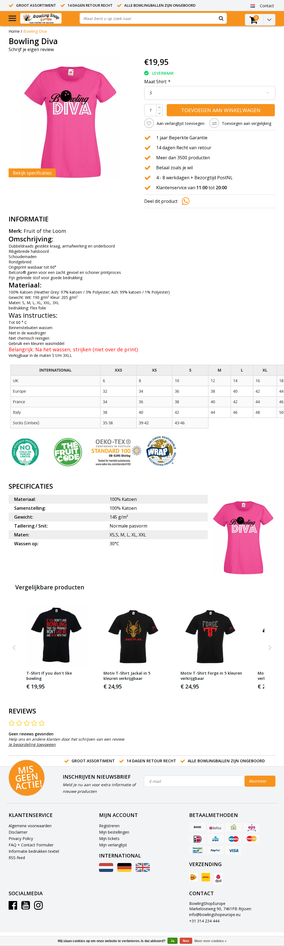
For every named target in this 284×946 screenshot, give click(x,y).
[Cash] (233, 828)
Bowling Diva (35, 31)
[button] (14, 648)
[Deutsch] (124, 870)
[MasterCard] (251, 839)
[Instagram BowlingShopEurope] (38, 907)
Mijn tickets (109, 838)
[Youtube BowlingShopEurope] (25, 907)
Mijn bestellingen (114, 832)
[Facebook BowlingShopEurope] (13, 907)
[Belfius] (215, 828)
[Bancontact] (197, 850)
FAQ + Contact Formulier (31, 844)
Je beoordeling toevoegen (32, 744)
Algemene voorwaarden (30, 825)
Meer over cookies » (210, 941)
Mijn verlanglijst (113, 844)
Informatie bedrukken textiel (34, 851)
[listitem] (57, 648)
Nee (186, 941)
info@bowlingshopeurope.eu (214, 914)
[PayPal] (215, 850)
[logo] (47, 18)
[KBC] (215, 839)
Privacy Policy (21, 838)
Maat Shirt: (157, 82)
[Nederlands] (252, 5)
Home (14, 31)
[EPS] (251, 828)
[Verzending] (193, 877)
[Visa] (233, 850)
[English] (143, 870)
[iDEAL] (197, 839)
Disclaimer (18, 832)
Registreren (109, 825)
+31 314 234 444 (204, 921)
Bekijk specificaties (32, 173)
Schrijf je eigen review (31, 49)
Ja (172, 941)
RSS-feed (17, 857)
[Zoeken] (221, 18)
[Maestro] (233, 839)
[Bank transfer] (197, 828)
